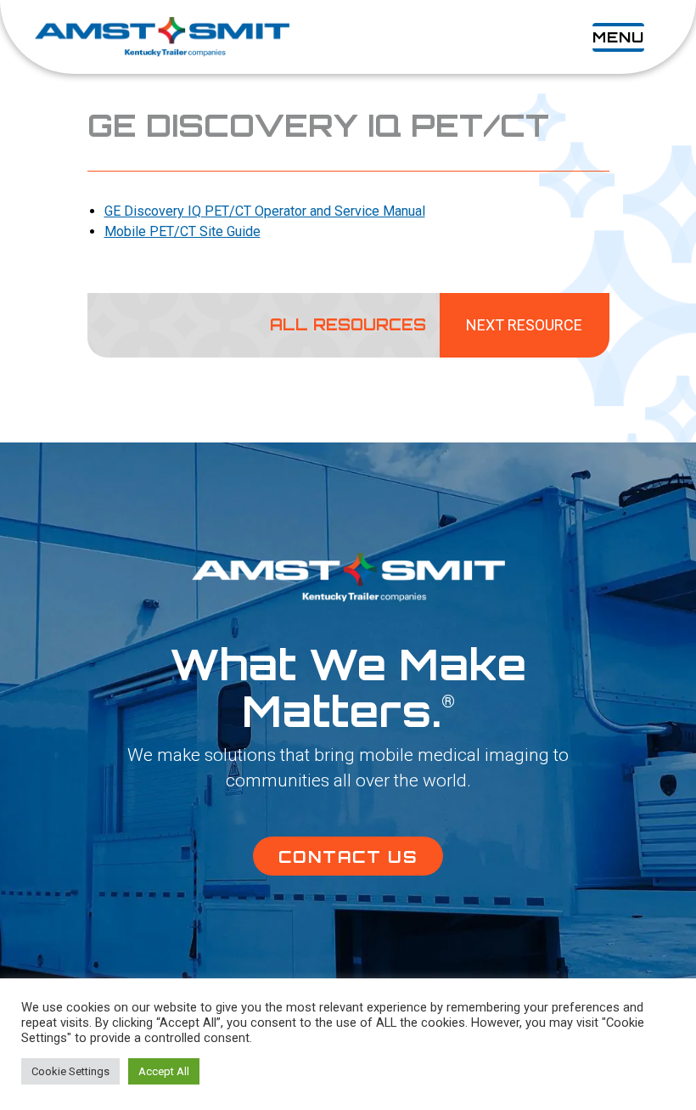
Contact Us (348, 857)
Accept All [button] (163, 1071)
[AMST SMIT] (162, 37)
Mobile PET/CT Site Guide (182, 231)
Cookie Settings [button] (70, 1071)
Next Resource (524, 325)
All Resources (348, 325)
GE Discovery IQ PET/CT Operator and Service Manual (264, 211)
